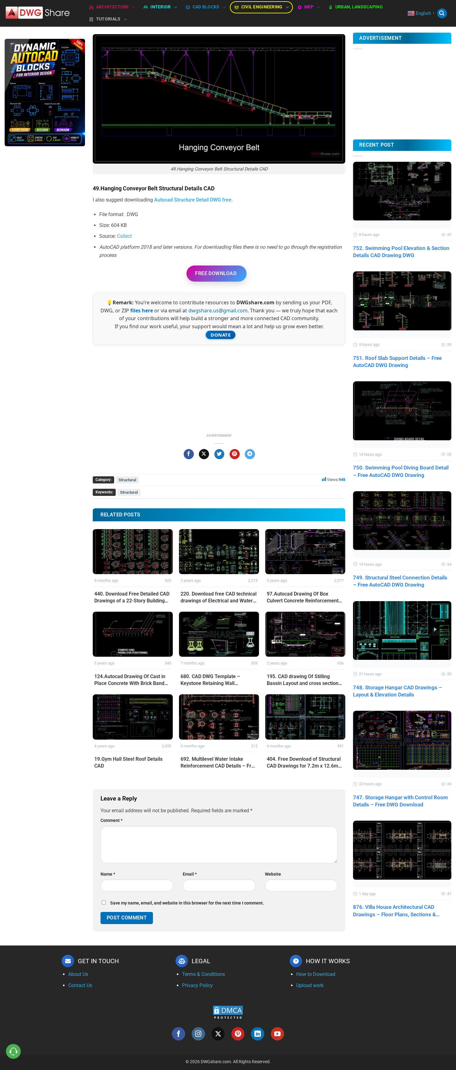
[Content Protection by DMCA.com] (228, 1012)
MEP (309, 7)
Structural (127, 480)
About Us (78, 974)
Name (108, 874)
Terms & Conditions (203, 974)
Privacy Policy (197, 985)
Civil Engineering (262, 7)
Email (190, 874)
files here (141, 310)
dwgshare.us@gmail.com (218, 310)
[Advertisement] (45, 249)
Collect (124, 236)
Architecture (112, 7)
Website (273, 874)
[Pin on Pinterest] (235, 454)
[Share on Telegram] (250, 454)
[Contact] (13, 1052)
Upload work (310, 985)
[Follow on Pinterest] (238, 1034)
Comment (112, 820)
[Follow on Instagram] (198, 1034)
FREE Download (215, 273)
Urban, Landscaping (359, 7)
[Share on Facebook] (189, 454)
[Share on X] (204, 454)
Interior (160, 7)
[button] (442, 13)
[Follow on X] (218, 1034)
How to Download (315, 974)
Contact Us (80, 985)
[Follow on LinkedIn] (257, 1034)
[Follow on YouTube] (277, 1034)
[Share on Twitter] (219, 454)
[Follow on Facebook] (178, 1034)
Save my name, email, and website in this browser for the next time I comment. (187, 903)
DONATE (220, 335)
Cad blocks (206, 7)
